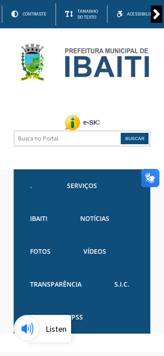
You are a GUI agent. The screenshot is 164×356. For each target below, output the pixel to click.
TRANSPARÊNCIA (56, 284)
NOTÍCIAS (94, 218)
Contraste (34, 14)
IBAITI (38, 218)
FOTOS (40, 251)
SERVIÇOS (82, 185)
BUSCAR (134, 138)
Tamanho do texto (87, 14)
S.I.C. (121, 284)
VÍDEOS (94, 251)
